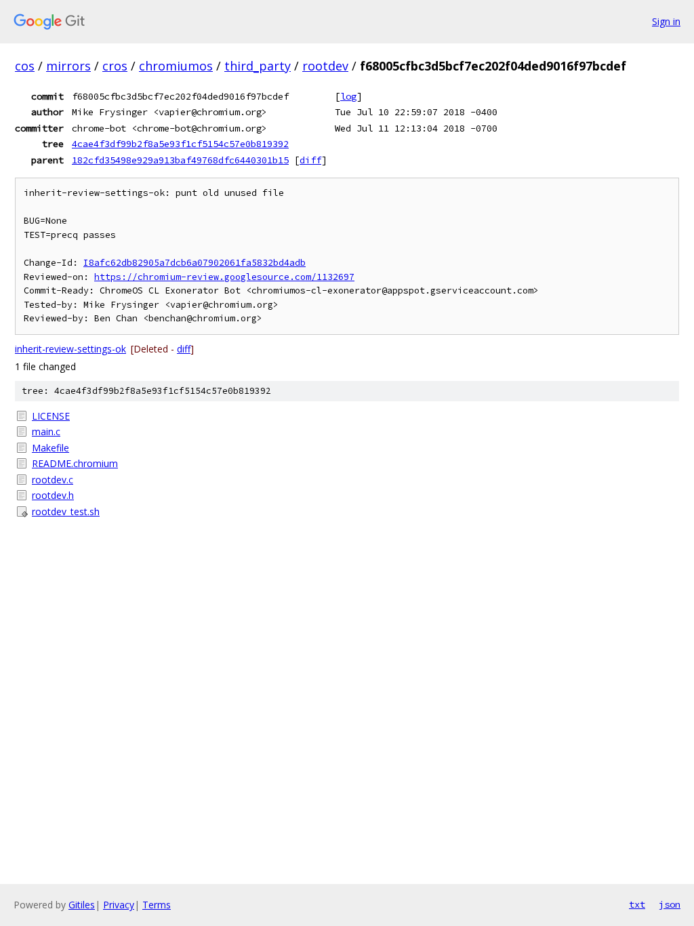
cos (25, 66)
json (669, 904)
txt (637, 904)
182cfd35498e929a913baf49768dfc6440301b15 (180, 160)
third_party (257, 66)
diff (310, 160)
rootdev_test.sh (66, 511)
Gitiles (81, 904)
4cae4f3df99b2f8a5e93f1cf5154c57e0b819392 (180, 144)
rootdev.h (53, 495)
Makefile (50, 447)
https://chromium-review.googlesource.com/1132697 (224, 277)
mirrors (68, 66)
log (348, 96)
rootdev (325, 66)
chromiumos (176, 66)
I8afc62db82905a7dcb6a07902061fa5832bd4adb (194, 262)
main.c (46, 431)
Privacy (118, 904)
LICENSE (51, 415)
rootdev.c (52, 479)
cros (114, 66)
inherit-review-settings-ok (70, 348)
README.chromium (75, 463)
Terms (156, 904)
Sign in (666, 21)
